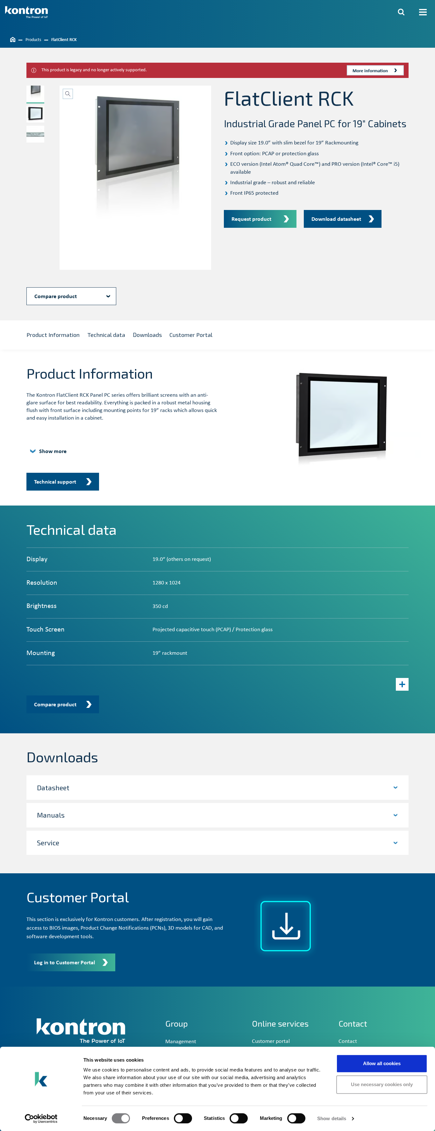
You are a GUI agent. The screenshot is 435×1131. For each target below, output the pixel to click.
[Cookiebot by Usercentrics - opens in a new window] (41, 1118)
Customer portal (271, 1041)
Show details (331, 1118)
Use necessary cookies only (382, 1084)
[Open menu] (423, 12)
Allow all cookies (382, 1063)
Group (176, 1023)
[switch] (183, 1118)
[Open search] (401, 12)
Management (180, 1042)
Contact (348, 1041)
